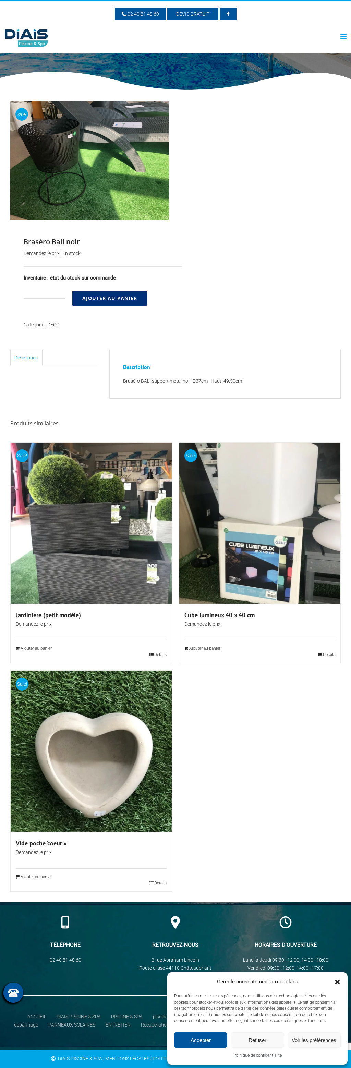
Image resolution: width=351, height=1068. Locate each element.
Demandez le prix (42, 253)
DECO (53, 324)
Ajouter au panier (109, 298)
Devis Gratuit (192, 14)
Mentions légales (127, 1058)
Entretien (118, 1025)
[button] (337, 982)
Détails (160, 654)
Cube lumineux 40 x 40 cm (219, 615)
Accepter (201, 1040)
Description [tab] (26, 357)
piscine (160, 1016)
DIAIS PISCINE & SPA (79, 1016)
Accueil (36, 1016)
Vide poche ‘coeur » (41, 843)
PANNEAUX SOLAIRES (71, 1025)
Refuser (257, 1040)
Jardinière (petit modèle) (48, 615)
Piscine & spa (127, 1016)
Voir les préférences (314, 1040)
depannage (26, 1025)
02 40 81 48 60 (142, 14)
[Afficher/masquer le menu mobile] (344, 36)
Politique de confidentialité (257, 1055)
